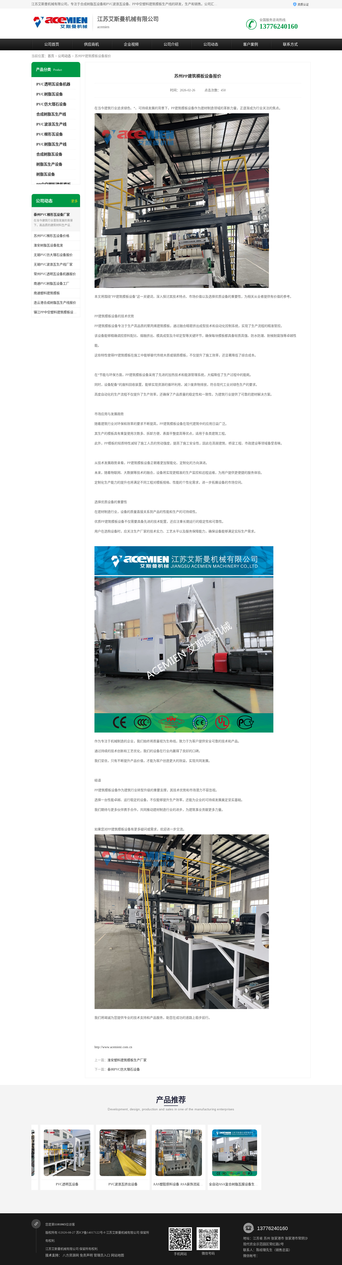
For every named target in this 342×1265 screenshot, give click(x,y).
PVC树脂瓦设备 (49, 94)
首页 (51, 56)
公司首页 (51, 44)
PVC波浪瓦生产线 (51, 124)
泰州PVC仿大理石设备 (123, 1069)
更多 (74, 201)
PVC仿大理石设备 (51, 104)
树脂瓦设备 (45, 174)
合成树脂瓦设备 (49, 154)
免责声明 (86, 1255)
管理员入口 (102, 1255)
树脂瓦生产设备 (49, 164)
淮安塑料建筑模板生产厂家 (127, 1060)
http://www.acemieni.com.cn (113, 1047)
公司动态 (210, 44)
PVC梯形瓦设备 (49, 134)
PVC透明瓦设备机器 (53, 84)
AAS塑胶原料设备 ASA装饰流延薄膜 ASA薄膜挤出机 (126, 1184)
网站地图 (117, 1255)
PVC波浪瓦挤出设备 (58, 1184)
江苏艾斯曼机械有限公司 (122, 1232)
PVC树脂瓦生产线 (51, 144)
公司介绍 (171, 44)
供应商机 (91, 44)
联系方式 (290, 44)
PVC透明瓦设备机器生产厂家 (282, 1184)
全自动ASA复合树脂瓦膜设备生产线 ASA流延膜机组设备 (185, 1184)
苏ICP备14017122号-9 (90, 1232)
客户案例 (250, 44)
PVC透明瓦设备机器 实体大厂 (225, 1184)
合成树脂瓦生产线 (51, 114)
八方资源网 (71, 1255)
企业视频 (131, 44)
